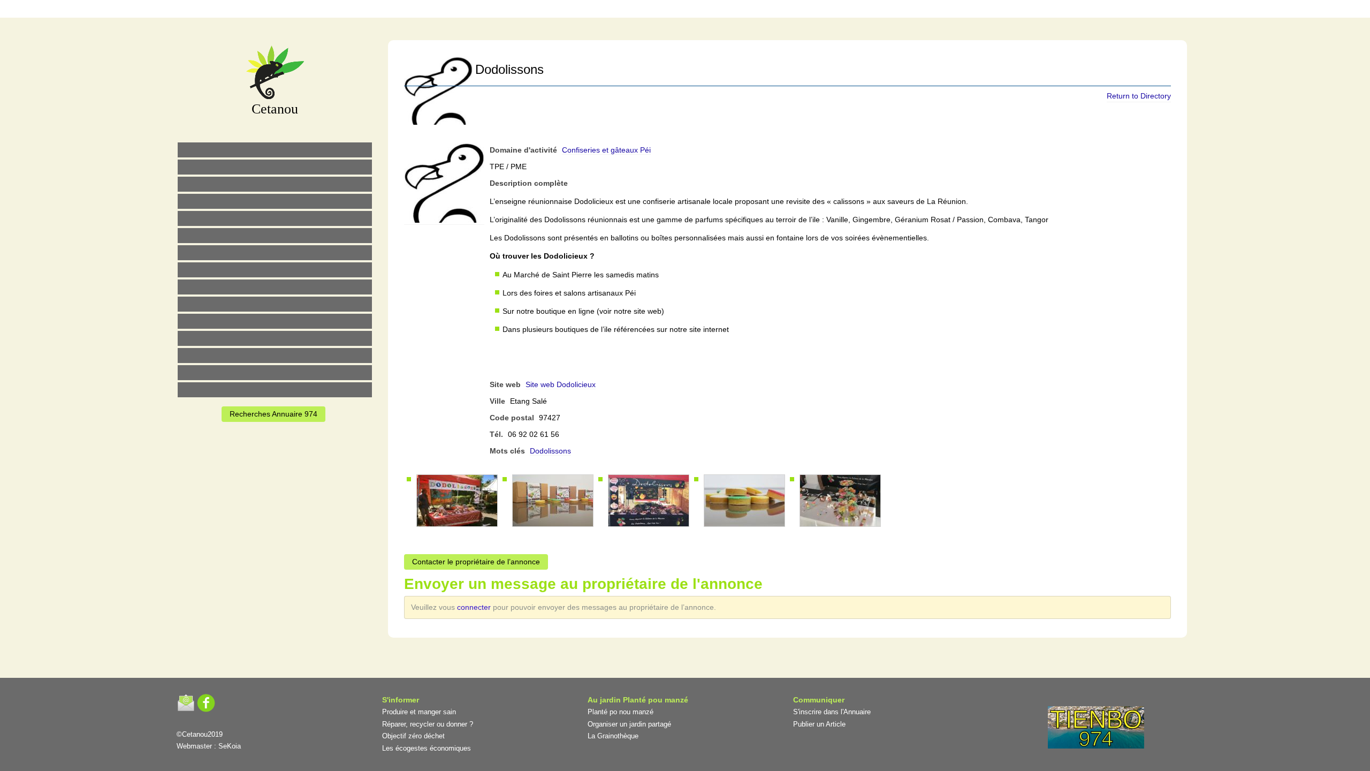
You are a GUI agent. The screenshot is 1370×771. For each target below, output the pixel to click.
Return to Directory (1139, 96)
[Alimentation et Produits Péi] (275, 167)
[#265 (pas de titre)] (275, 235)
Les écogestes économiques (426, 748)
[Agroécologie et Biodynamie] (275, 149)
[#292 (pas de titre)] (741, 10)
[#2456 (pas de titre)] (275, 269)
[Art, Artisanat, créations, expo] (275, 304)
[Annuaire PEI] (674, 10)
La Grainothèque (613, 736)
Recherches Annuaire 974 (273, 414)
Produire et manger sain (419, 712)
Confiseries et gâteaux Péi (606, 150)
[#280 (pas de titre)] (696, 10)
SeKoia (229, 746)
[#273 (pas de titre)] (275, 321)
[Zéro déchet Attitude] (275, 201)
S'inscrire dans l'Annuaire (832, 712)
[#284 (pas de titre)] (719, 10)
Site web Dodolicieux (561, 384)
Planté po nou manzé (620, 712)
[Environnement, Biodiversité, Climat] (275, 218)
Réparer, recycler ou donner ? (427, 724)
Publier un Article (819, 724)
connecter (475, 607)
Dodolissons (550, 451)
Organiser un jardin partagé (629, 724)
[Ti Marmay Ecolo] (275, 286)
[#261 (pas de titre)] (629, 10)
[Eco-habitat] (275, 252)
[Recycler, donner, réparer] (275, 184)
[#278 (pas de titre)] (275, 338)
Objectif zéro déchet (413, 736)
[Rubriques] (651, 10)
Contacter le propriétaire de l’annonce (476, 561)
